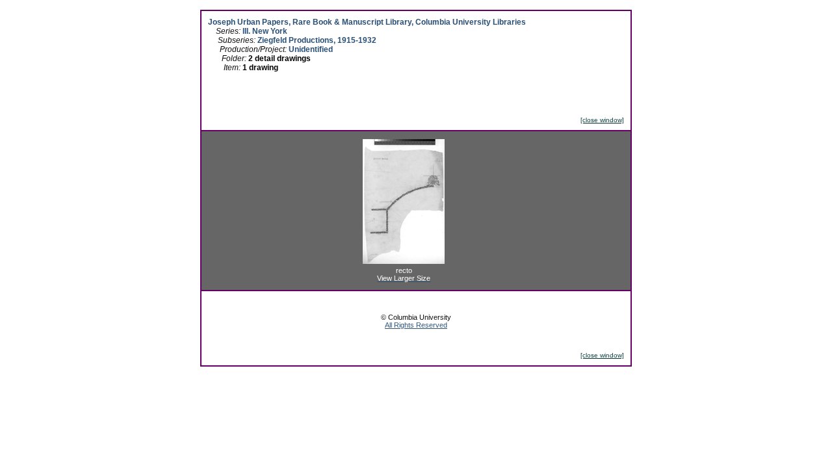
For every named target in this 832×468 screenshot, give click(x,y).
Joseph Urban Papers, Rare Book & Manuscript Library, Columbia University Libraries (367, 22)
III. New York (264, 31)
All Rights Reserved (416, 325)
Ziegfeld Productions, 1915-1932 (316, 40)
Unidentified (311, 49)
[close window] (602, 120)
